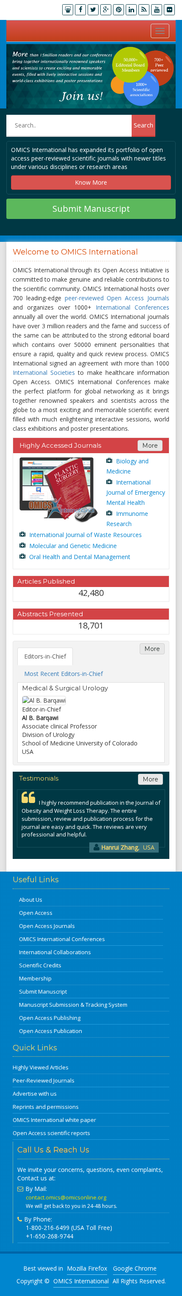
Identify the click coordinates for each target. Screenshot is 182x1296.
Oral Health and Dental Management (79, 557)
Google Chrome (135, 1268)
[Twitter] (93, 9)
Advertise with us (35, 1093)
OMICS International (81, 1281)
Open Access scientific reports (51, 1133)
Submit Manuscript (91, 208)
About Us (30, 899)
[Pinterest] (118, 9)
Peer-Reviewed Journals (43, 1080)
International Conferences (132, 307)
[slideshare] (67, 9)
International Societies (44, 372)
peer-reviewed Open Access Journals (117, 298)
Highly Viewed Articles (41, 1067)
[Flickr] (169, 9)
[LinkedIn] (131, 9)
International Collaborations (55, 952)
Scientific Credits (40, 965)
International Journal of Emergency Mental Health (135, 492)
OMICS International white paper (54, 1120)
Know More (91, 182)
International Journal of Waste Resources (85, 535)
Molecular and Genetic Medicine (72, 546)
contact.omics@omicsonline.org (66, 1197)
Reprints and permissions (46, 1106)
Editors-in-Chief (45, 656)
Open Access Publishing (49, 1018)
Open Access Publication (50, 1031)
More (150, 445)
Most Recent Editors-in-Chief (63, 674)
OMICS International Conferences (62, 939)
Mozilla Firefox (87, 1268)
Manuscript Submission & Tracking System (73, 1004)
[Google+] (105, 9)
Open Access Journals (47, 926)
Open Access (35, 913)
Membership (35, 978)
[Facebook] (80, 9)
